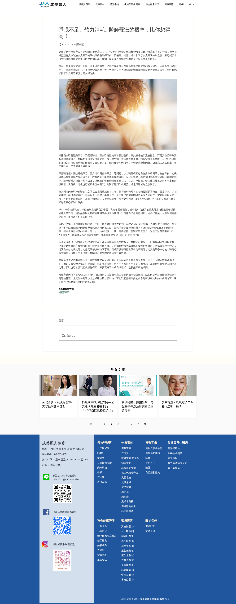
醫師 (131, 555)
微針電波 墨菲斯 (130, 458)
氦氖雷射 (172, 458)
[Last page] (145, 424)
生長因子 (175, 453)
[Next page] (138, 424)
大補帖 (101, 550)
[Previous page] (98, 424)
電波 (133, 468)
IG (130, 468)
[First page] (91, 424)
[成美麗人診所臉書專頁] (46, 512)
